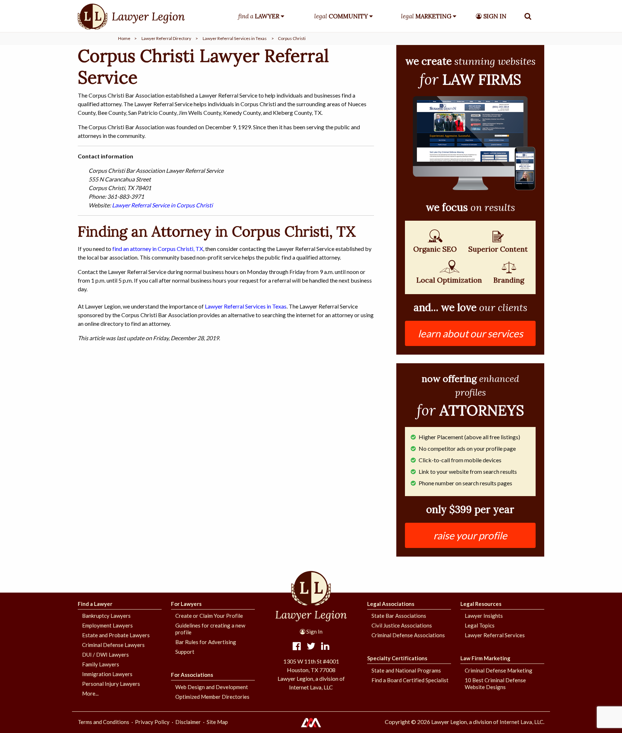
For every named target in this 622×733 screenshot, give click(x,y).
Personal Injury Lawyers (111, 683)
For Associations (192, 674)
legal (341, 16)
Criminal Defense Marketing (498, 670)
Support (184, 651)
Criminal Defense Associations (408, 635)
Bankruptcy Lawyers (106, 615)
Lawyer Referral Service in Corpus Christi (162, 205)
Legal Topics (480, 625)
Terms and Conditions (103, 722)
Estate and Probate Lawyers (116, 635)
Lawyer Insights (484, 615)
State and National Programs (406, 670)
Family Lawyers (100, 664)
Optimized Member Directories (212, 696)
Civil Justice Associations (401, 625)
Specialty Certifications (397, 658)
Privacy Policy (152, 722)
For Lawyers (186, 604)
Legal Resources (480, 604)
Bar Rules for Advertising (205, 642)
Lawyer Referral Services (495, 635)
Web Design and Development (211, 687)
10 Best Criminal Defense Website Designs (495, 683)
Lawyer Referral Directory (166, 38)
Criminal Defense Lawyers (113, 645)
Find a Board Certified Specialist (410, 680)
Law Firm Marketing (485, 658)
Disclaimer (188, 722)
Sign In (314, 631)
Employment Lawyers (107, 625)
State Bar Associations (398, 615)
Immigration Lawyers (107, 674)
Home (124, 38)
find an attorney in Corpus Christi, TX (157, 248)
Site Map (217, 722)
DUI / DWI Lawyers (105, 654)
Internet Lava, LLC (521, 722)
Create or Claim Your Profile (209, 615)
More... (90, 693)
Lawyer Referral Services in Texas (235, 38)
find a (258, 16)
